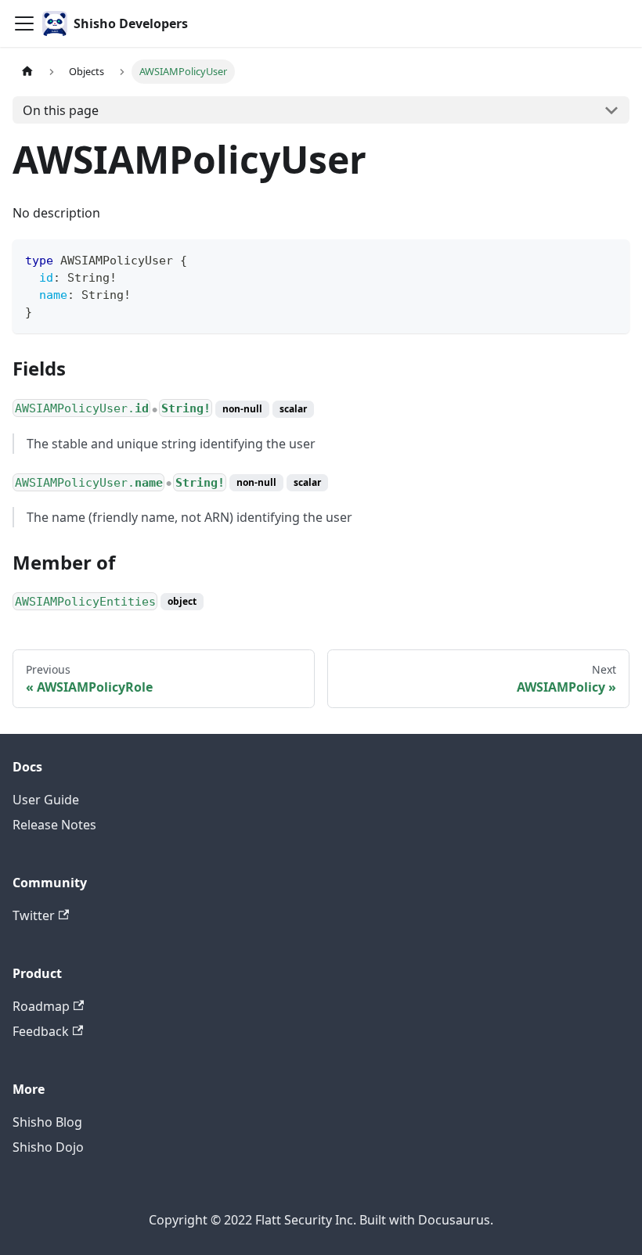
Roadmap (41, 1006)
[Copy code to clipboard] (610, 258)
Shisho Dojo (48, 1147)
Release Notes (54, 824)
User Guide (46, 799)
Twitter (34, 915)
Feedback (41, 1031)
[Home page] (27, 71)
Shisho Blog (47, 1122)
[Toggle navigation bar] (24, 23)
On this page (61, 110)
